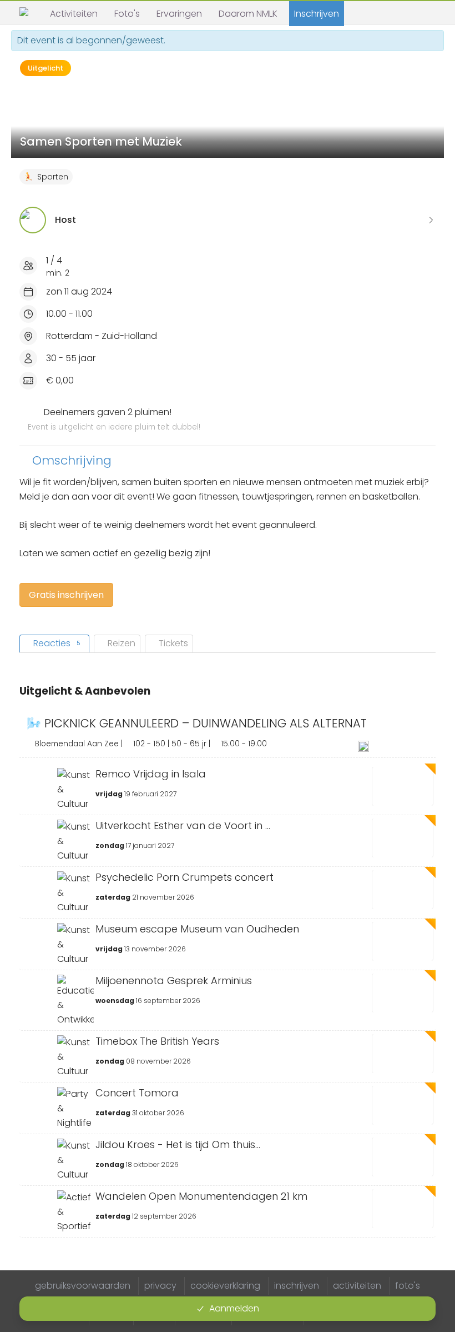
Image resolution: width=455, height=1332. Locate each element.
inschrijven (296, 1285)
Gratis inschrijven (66, 594)
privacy (160, 1285)
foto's (407, 1285)
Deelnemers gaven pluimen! (114, 419)
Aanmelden (234, 1308)
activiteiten (357, 1285)
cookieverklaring (225, 1285)
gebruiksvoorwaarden (82, 1285)
